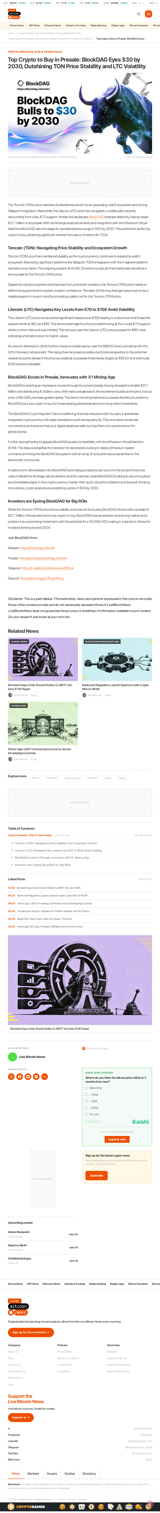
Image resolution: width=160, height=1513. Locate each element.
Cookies (82, 1499)
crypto (108, 777)
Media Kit (112, 1351)
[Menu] (148, 13)
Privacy (71, 1499)
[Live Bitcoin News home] (15, 14)
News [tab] (16, 1474)
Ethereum (93, 777)
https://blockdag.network (37, 548)
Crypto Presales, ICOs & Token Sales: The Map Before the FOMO (49, 33)
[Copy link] (44, 1076)
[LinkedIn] (28, 1076)
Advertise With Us (117, 1358)
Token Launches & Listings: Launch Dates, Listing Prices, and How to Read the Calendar (50, 38)
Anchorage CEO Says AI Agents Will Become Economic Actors (50, 926)
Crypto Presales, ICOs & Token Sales (30, 835)
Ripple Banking (99, 25)
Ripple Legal (117, 25)
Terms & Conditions (68, 1358)
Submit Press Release (119, 1364)
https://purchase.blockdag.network (43, 558)
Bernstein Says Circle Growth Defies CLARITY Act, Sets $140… (49, 887)
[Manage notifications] (150, 1504)
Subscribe (96, 1175)
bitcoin (35, 777)
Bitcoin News (17, 25)
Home (11, 33)
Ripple (122, 777)
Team (11, 1358)
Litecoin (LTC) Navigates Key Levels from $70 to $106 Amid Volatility (58, 850)
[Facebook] (19, 1076)
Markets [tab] (33, 1474)
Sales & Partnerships (118, 1371)
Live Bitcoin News (32, 1057)
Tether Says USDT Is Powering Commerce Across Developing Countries (54, 903)
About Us (13, 1351)
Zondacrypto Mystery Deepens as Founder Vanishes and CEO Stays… (53, 911)
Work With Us (15, 1377)
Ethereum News (53, 25)
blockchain (52, 777)
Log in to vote (117, 1139)
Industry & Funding (76, 25)
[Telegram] (36, 1076)
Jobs (10, 1384)
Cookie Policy (64, 1364)
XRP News (34, 25)
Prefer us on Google (95, 1048)
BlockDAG (96, 217)
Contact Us (14, 1364)
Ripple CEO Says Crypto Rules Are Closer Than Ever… (45, 918)
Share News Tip (16, 1371)
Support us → (21, 1417)
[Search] (138, 14)
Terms (62, 1499)
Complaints (63, 1371)
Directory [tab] (89, 1474)
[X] (11, 1076)
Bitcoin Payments (139, 25)
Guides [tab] (70, 1474)
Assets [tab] (52, 1474)
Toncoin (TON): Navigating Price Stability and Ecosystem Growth (56, 843)
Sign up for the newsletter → (30, 1332)
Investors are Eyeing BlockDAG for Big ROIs (42, 864)
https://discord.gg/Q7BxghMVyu (42, 578)
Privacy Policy (64, 1351)
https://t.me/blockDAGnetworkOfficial (47, 568)
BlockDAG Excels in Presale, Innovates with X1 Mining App (52, 857)
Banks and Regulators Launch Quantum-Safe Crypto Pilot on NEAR (52, 895)
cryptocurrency (73, 777)
